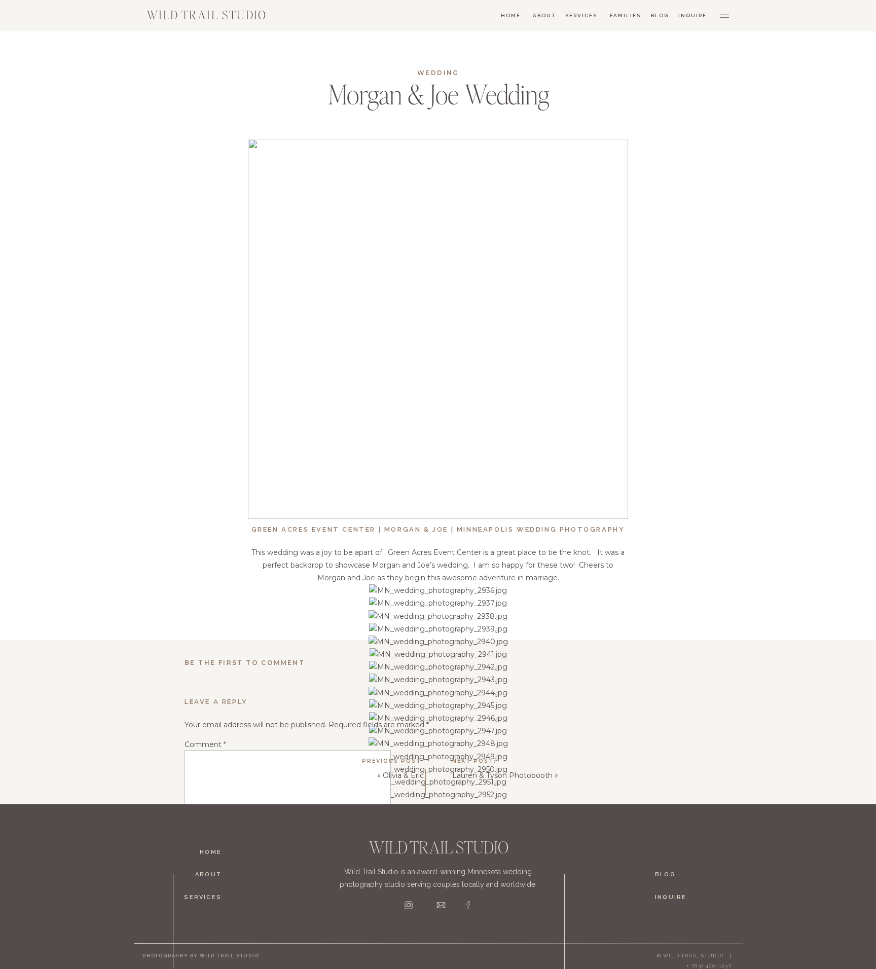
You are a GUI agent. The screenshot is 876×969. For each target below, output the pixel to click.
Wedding (438, 73)
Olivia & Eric (403, 775)
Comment (205, 744)
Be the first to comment (245, 662)
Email (197, 903)
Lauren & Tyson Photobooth (502, 775)
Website (199, 935)
